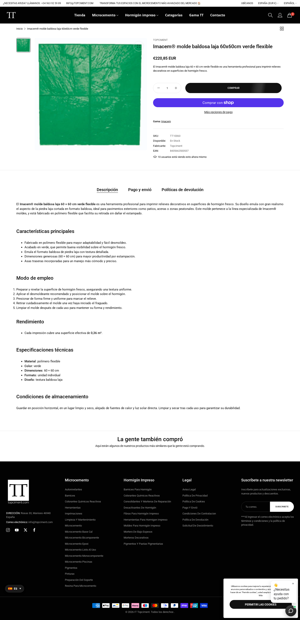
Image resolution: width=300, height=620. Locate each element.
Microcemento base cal (78, 531)
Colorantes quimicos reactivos (83, 501)
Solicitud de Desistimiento (197, 525)
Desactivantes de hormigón (140, 507)
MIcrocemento (73, 525)
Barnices (70, 495)
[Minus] (158, 88)
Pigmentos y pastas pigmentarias (143, 543)
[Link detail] (8, 530)
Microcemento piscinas (78, 561)
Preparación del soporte (79, 579)
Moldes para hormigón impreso (142, 525)
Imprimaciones (73, 513)
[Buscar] (270, 15)
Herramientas (73, 507)
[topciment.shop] (11, 15)
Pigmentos (71, 567)
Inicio (19, 28)
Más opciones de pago (218, 112)
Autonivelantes (73, 489)
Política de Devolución (195, 519)
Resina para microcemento (80, 585)
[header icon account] (280, 15)
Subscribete (282, 506)
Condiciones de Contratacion (199, 513)
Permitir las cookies (261, 604)
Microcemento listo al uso (80, 549)
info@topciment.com (29, 522)
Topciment (160, 39)
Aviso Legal (189, 489)
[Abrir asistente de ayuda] (290, 610)
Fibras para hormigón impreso (141, 513)
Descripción (107, 189)
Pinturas (69, 573)
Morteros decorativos (136, 537)
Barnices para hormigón (138, 489)
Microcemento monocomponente (84, 555)
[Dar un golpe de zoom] (139, 46)
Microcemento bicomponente (82, 537)
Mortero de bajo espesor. (138, 531)
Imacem (166, 121)
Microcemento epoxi (76, 543)
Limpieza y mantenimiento (80, 519)
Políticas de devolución (182, 189)
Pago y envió (139, 189)
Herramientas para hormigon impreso (145, 519)
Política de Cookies (193, 501)
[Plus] (175, 88)
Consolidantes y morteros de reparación (147, 501)
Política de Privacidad (195, 495)
